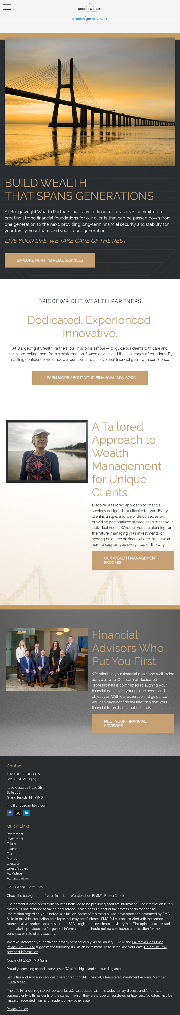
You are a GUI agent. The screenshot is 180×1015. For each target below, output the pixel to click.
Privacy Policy (17, 1009)
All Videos (14, 873)
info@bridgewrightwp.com (27, 805)
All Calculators (18, 878)
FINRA (11, 982)
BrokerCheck (114, 896)
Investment (15, 839)
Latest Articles (17, 868)
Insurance (14, 849)
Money (12, 858)
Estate (11, 844)
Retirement (15, 834)
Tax (9, 854)
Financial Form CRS (28, 887)
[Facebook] (10, 813)
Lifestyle (13, 863)
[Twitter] (18, 813)
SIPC (23, 982)
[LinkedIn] (26, 813)
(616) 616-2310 (28, 774)
